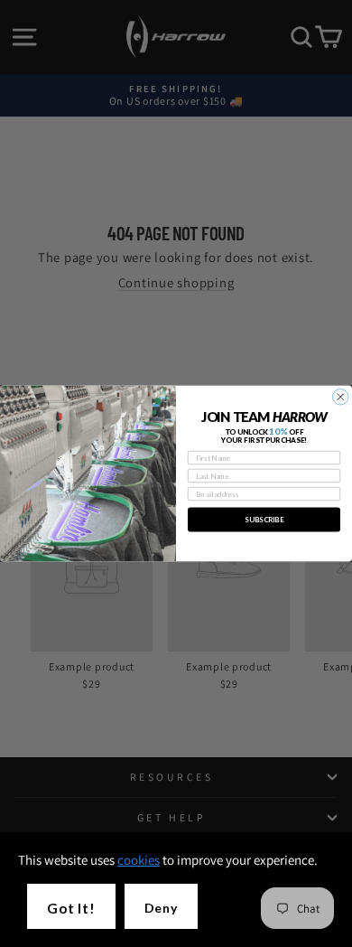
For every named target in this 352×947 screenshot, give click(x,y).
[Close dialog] (341, 397)
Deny (161, 907)
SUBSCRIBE (264, 519)
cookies (138, 859)
